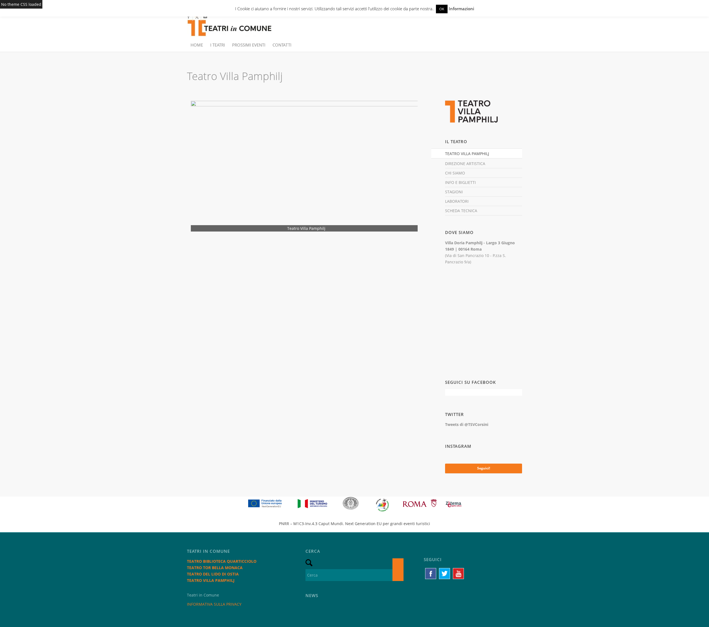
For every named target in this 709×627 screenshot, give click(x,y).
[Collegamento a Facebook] (188, 17)
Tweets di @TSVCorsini (466, 424)
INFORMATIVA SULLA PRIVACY (214, 604)
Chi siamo (455, 173)
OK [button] (441, 8)
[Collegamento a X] (197, 17)
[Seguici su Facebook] (430, 573)
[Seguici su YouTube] (458, 573)
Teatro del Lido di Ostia (213, 574)
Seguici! (483, 468)
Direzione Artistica (465, 163)
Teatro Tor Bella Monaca (215, 567)
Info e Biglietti (460, 182)
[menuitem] (197, 45)
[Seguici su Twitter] (444, 573)
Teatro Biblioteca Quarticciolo (221, 561)
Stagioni (454, 191)
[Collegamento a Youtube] (205, 17)
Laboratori (457, 201)
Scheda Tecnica (461, 210)
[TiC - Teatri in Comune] (229, 25)
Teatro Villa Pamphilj (467, 153)
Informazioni (461, 8)
